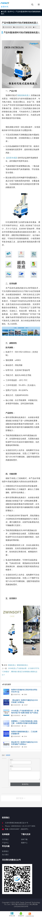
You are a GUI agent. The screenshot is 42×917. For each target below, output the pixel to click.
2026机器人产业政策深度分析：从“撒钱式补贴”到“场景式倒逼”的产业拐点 (25, 712)
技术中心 (11, 11)
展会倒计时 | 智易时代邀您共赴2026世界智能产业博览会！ (24, 743)
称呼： (12, 760)
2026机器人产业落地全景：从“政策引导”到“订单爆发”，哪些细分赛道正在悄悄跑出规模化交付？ (20, 671)
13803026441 (30, 916)
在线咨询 (21, 915)
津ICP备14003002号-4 (19, 904)
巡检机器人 (12, 665)
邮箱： (12, 766)
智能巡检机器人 (23, 95)
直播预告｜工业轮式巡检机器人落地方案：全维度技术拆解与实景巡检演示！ (24, 723)
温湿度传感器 (11, 158)
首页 (4, 11)
